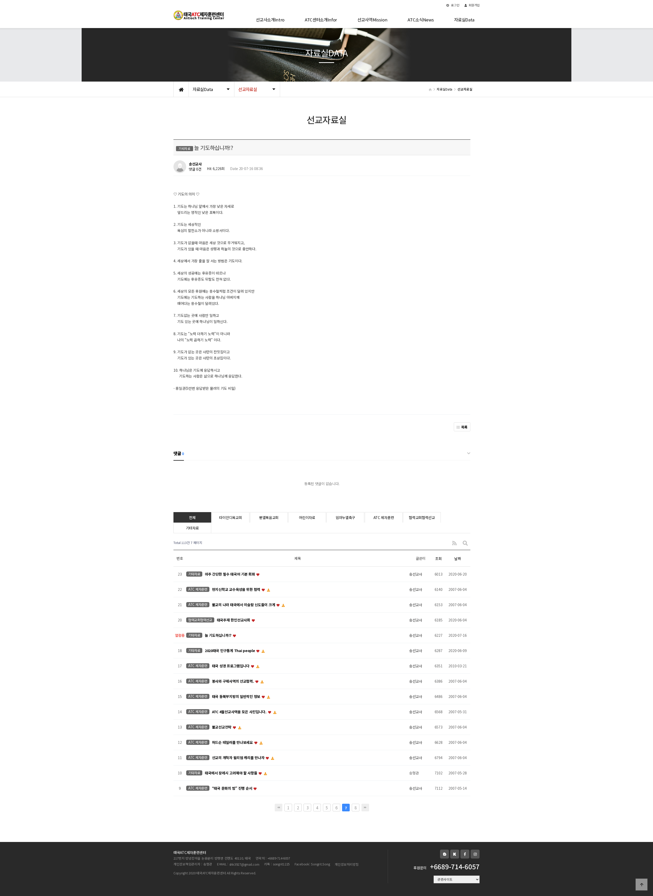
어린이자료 (307, 517)
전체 (192, 517)
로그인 (454, 5)
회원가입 (474, 5)
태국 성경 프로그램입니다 (231, 665)
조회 (438, 558)
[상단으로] (641, 884)
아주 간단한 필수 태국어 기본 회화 (230, 574)
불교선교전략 (222, 727)
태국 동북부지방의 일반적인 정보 (236, 696)
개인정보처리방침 (347, 864)
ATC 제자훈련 (383, 517)
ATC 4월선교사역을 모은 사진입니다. (240, 711)
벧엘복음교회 (269, 517)
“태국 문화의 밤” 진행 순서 (232, 788)
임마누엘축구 (345, 517)
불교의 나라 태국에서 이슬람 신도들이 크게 (244, 604)
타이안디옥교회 (230, 517)
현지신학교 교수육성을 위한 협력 (236, 589)
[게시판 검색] (465, 542)
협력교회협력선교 (422, 517)
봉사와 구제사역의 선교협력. (233, 681)
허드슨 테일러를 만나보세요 (233, 742)
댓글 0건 (195, 169)
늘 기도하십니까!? (218, 635)
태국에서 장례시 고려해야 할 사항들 (231, 772)
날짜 (457, 558)
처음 (278, 807)
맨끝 (365, 807)
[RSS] (454, 542)
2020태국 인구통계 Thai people (230, 650)
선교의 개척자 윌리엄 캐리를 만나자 (238, 757)
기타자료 (192, 527)
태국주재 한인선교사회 (234, 619)
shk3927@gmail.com (244, 864)
